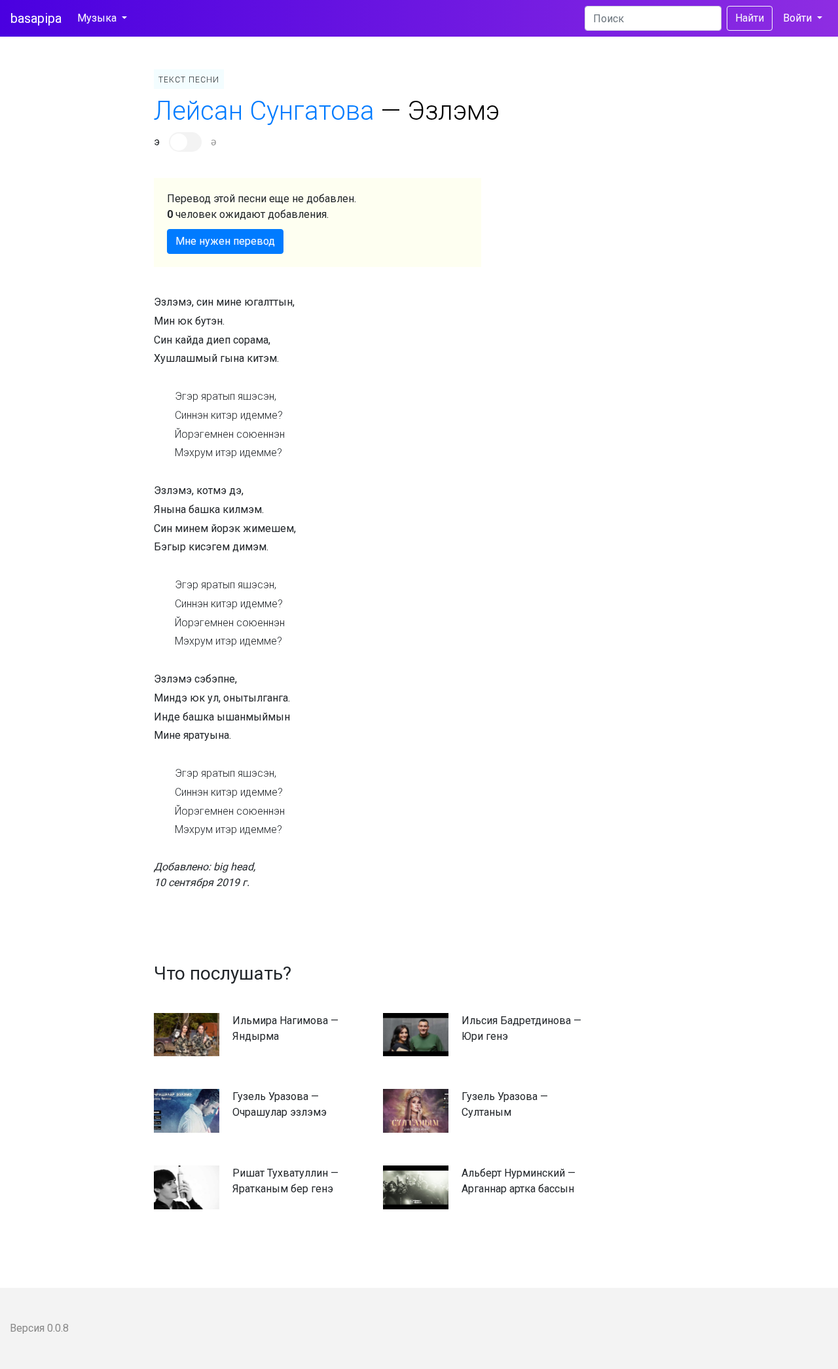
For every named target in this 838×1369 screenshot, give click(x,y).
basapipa (36, 18)
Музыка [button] (98, 18)
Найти (749, 18)
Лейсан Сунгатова (264, 111)
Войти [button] (798, 18)
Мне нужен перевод (225, 241)
